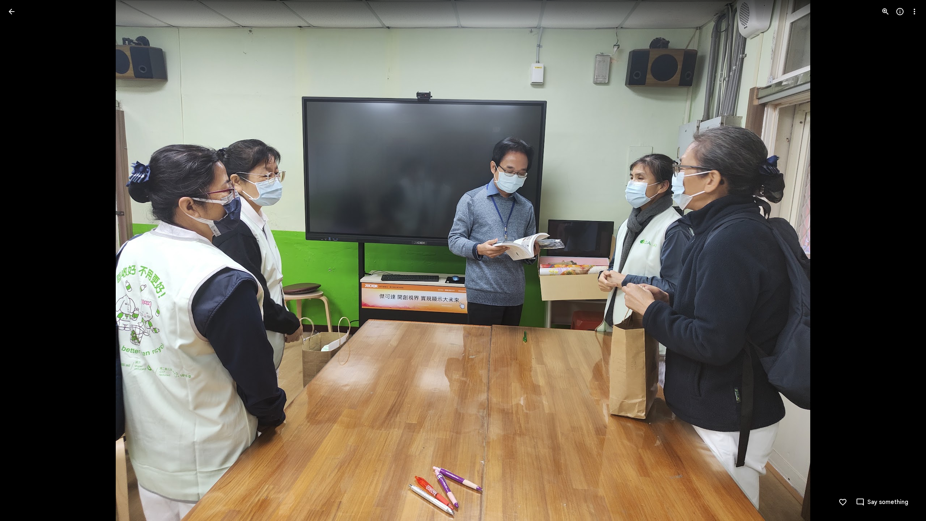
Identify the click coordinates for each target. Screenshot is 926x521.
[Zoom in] (885, 11)
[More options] (914, 11)
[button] (20, 260)
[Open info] (900, 11)
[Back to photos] (11, 11)
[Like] (842, 502)
